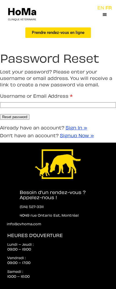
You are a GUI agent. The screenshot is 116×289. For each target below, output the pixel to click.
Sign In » (76, 127)
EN (100, 7)
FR (108, 7)
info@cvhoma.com (24, 223)
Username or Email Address (36, 95)
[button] (104, 14)
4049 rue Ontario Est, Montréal (49, 214)
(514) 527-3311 (32, 206)
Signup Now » (77, 135)
